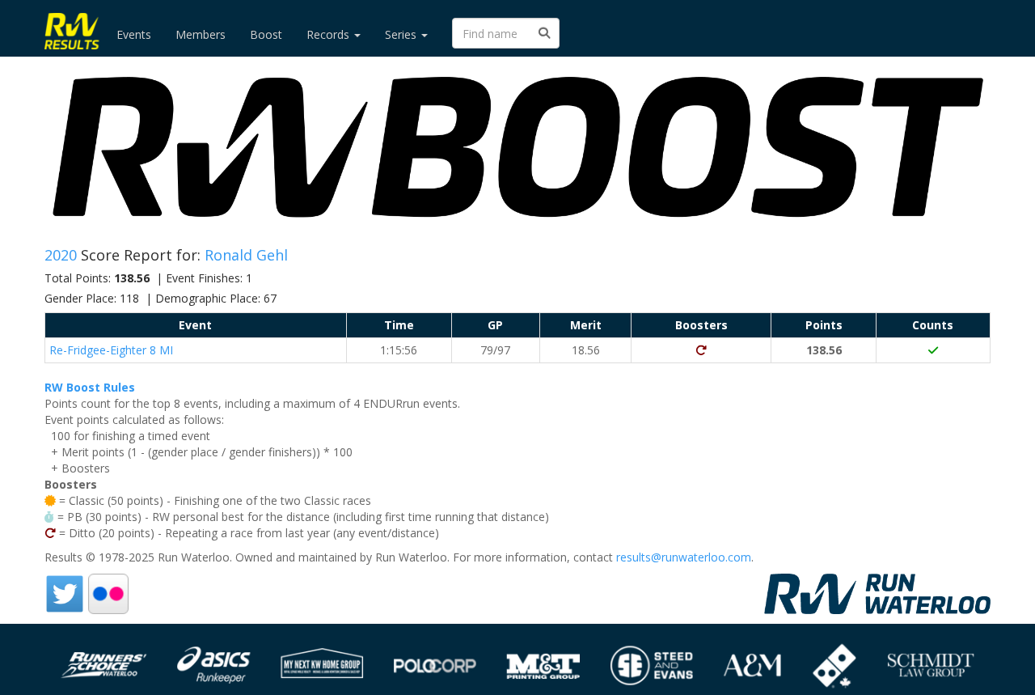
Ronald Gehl (246, 255)
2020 (62, 255)
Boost (266, 34)
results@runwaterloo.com (683, 557)
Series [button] (402, 34)
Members (200, 34)
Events (133, 34)
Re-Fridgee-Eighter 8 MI (111, 350)
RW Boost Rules (89, 387)
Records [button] (329, 34)
